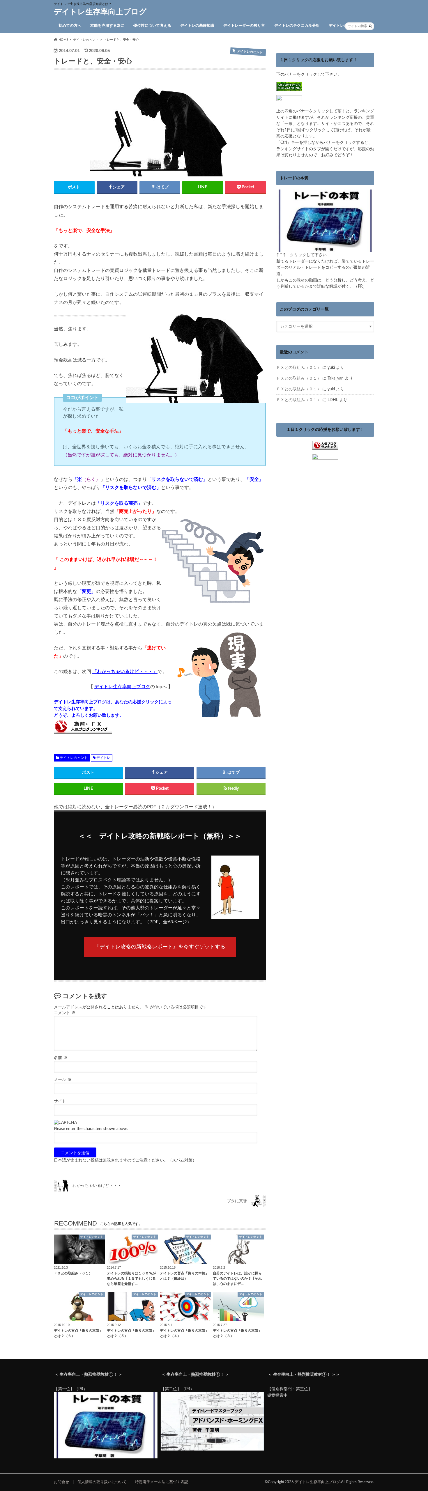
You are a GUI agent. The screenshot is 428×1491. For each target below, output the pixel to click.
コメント (64, 1013)
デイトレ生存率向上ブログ (100, 12)
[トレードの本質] (325, 249)
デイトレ (103, 757)
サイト (60, 1101)
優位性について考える (152, 26)
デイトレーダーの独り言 (244, 26)
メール (62, 1080)
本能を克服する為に (107, 26)
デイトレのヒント (344, 26)
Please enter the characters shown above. (91, 1129)
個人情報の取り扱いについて (102, 1482)
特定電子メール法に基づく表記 (161, 1482)
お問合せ (61, 1482)
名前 (60, 1058)
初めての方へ (70, 26)
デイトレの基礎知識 (197, 26)
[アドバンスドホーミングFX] (212, 1449)
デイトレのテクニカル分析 (297, 26)
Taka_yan (336, 378)
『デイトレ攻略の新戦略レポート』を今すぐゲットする (159, 947)
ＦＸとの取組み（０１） (298, 367)
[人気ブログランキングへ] (325, 447)
